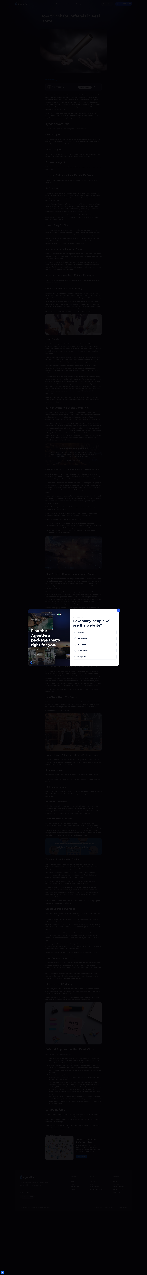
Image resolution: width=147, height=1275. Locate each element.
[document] (73, 637)
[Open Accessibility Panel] (2, 1272)
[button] (118, 610)
